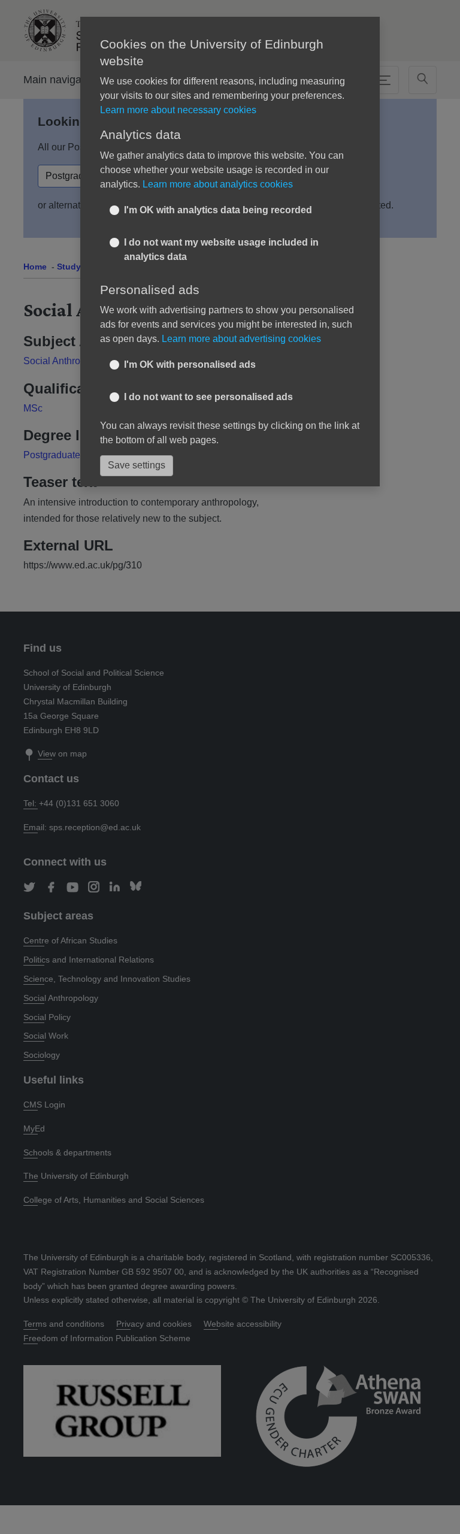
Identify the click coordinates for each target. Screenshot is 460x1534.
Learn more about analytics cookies (218, 184)
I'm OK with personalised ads (190, 364)
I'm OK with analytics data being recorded (218, 210)
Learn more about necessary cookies (178, 110)
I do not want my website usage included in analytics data (221, 249)
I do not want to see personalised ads (208, 397)
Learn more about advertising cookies (241, 339)
